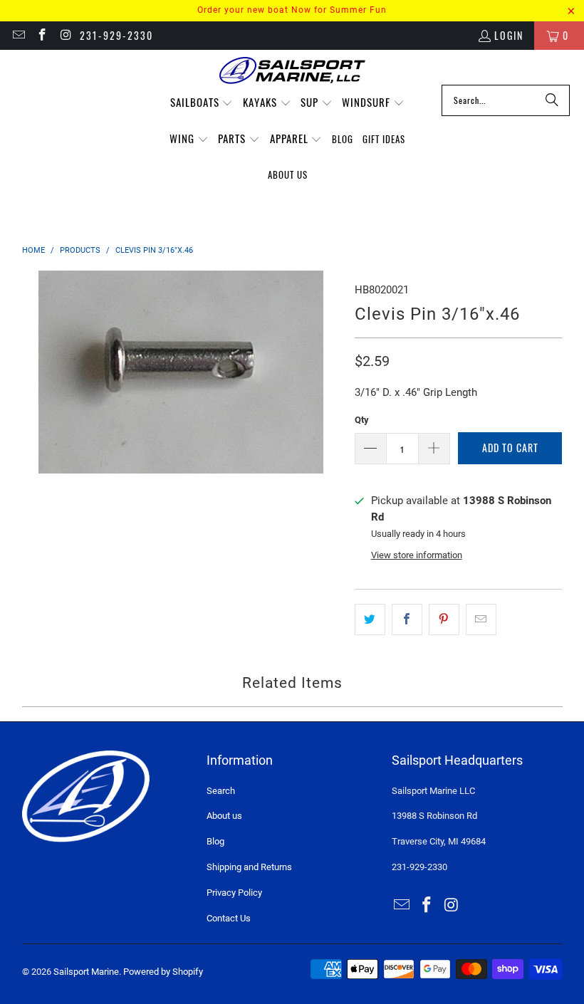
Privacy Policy (234, 892)
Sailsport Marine (86, 971)
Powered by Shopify (163, 971)
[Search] (552, 100)
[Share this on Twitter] (370, 619)
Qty (362, 419)
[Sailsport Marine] (292, 71)
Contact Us (229, 918)
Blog (215, 841)
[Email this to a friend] (481, 619)
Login (508, 35)
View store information (416, 555)
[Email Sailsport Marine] (18, 35)
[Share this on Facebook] (407, 619)
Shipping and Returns (249, 867)
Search (221, 790)
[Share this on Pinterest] (444, 619)
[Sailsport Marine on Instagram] (65, 35)
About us (224, 815)
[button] (202, 103)
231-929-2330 (116, 35)
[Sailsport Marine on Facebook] (42, 35)
